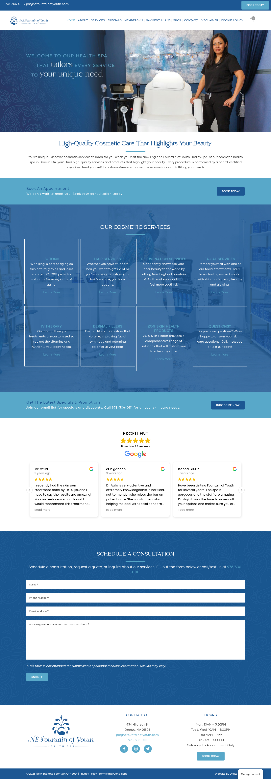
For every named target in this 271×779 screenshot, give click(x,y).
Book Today (255, 5)
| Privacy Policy (87, 774)
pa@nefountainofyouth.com (47, 4)
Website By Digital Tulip (230, 774)
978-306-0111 (14, 4)
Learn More (51, 292)
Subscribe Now (228, 405)
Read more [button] (42, 510)
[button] (241, 490)
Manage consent (250, 774)
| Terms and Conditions (112, 774)
